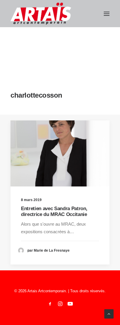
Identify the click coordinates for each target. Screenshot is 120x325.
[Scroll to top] (109, 313)
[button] (106, 13)
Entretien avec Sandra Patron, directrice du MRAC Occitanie (54, 211)
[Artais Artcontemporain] (40, 14)
